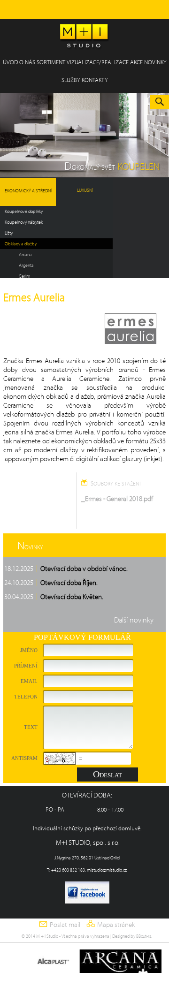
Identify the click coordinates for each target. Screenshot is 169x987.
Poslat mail (65, 924)
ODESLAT (107, 774)
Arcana (25, 254)
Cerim (24, 276)
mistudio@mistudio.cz (107, 870)
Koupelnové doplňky (24, 211)
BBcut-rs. (144, 936)
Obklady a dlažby (21, 244)
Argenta (26, 265)
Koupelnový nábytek (24, 222)
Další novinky (134, 619)
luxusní (85, 190)
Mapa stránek (116, 924)
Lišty (9, 233)
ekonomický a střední (28, 191)
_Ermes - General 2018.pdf (117, 498)
